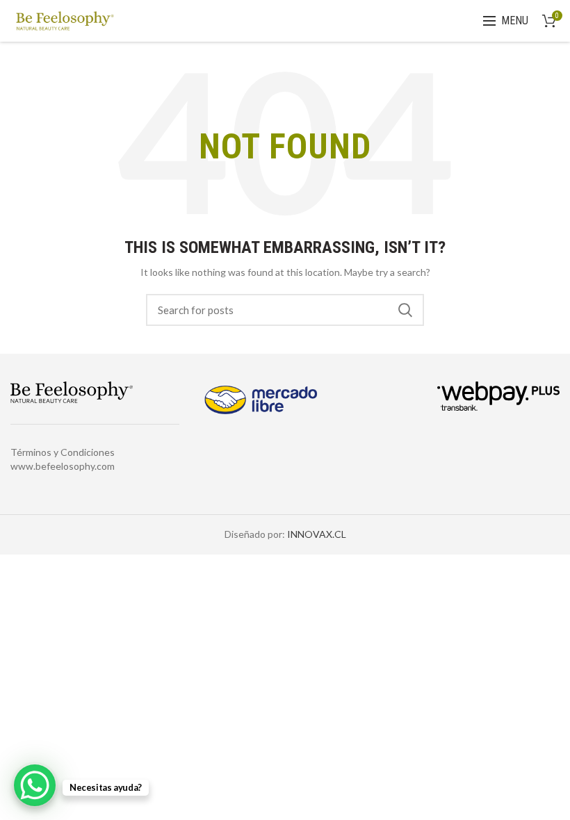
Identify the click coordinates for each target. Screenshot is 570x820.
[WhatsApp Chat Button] (35, 785)
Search (405, 310)
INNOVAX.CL (316, 534)
